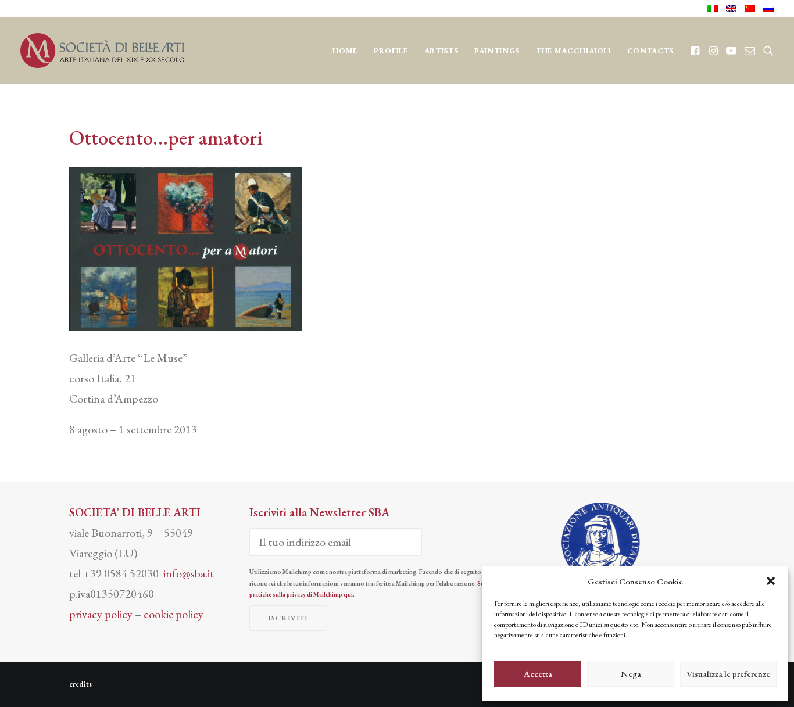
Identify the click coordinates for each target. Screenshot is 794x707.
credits (80, 684)
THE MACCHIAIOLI (573, 51)
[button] (771, 581)
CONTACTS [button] (650, 51)
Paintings (497, 51)
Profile (391, 51)
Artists (441, 51)
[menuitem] (714, 8)
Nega (631, 673)
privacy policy (101, 614)
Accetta (538, 673)
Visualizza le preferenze (728, 673)
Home (344, 51)
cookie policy (173, 614)
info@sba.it (188, 573)
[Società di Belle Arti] (102, 50)
